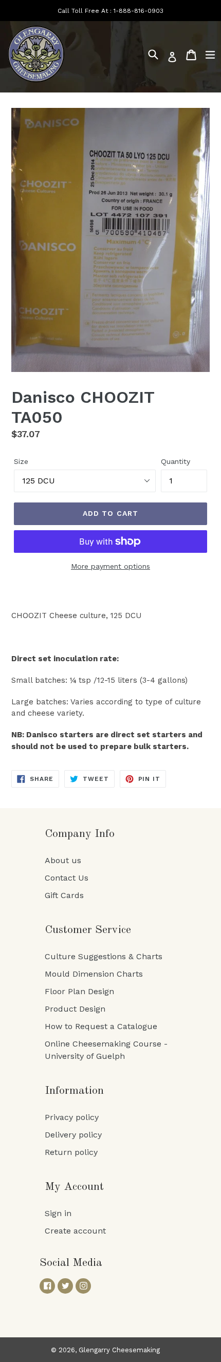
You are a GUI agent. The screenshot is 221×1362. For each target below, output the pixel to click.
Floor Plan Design (79, 991)
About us (63, 860)
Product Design (75, 1009)
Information (74, 1091)
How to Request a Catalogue (101, 1026)
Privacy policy (72, 1117)
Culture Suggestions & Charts (103, 956)
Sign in (58, 1213)
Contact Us (66, 878)
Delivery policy (73, 1135)
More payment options (110, 566)
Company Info (80, 834)
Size (21, 461)
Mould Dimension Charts (94, 974)
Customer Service (88, 930)
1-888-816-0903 (138, 10)
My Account (74, 1187)
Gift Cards (64, 895)
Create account (75, 1231)
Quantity (175, 461)
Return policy (71, 1152)
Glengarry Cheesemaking (119, 1350)
